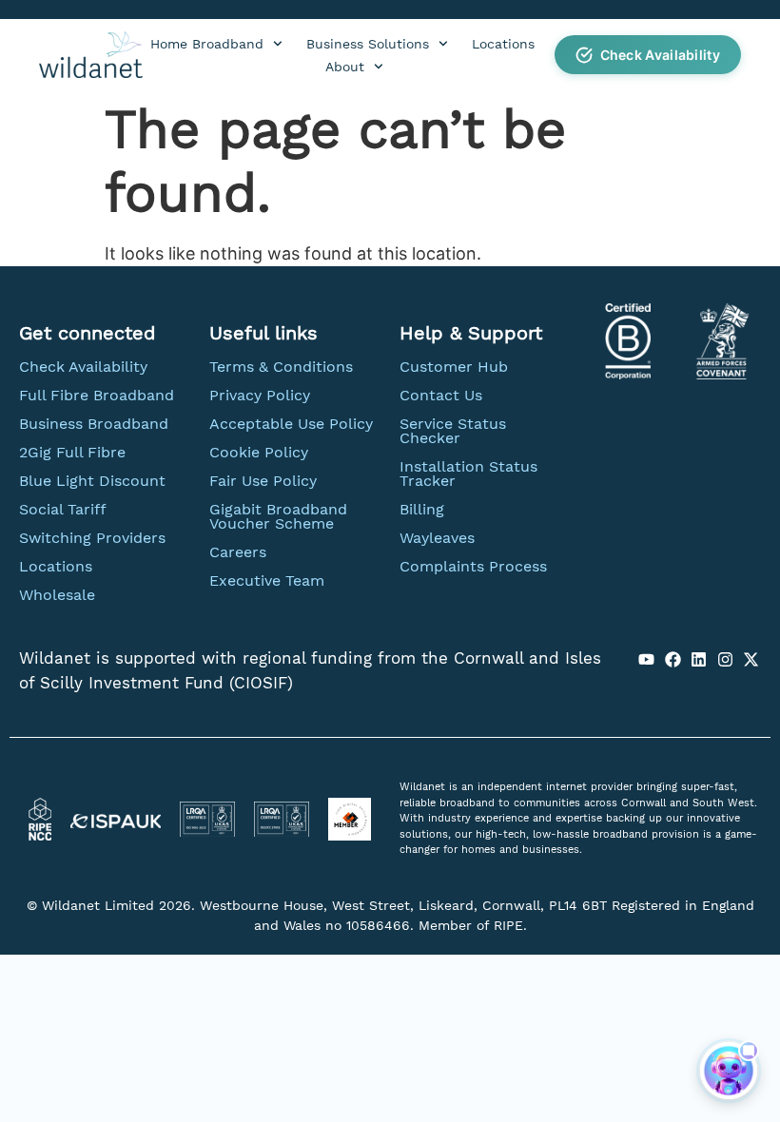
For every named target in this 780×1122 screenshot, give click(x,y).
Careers (237, 552)
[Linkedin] (699, 659)
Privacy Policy (259, 395)
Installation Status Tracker (468, 473)
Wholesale (57, 595)
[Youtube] (647, 659)
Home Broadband (206, 43)
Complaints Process (473, 566)
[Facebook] (672, 659)
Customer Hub (454, 367)
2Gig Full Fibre (72, 452)
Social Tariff (63, 509)
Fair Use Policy (263, 481)
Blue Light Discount (92, 481)
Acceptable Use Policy (291, 424)
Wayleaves (437, 538)
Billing (422, 509)
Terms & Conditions (281, 367)
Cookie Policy (258, 452)
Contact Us (441, 395)
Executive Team (266, 580)
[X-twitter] (751, 659)
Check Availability (83, 367)
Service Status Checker (453, 431)
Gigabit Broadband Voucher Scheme (278, 516)
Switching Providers (92, 538)
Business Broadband (93, 424)
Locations (503, 43)
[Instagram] (725, 659)
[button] (648, 54)
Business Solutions (367, 43)
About (344, 66)
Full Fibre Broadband (96, 395)
